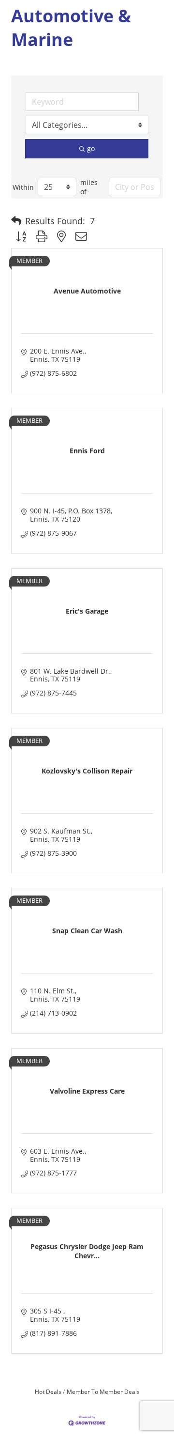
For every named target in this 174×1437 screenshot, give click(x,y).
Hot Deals (48, 1391)
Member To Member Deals (103, 1391)
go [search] (91, 148)
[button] (16, 221)
